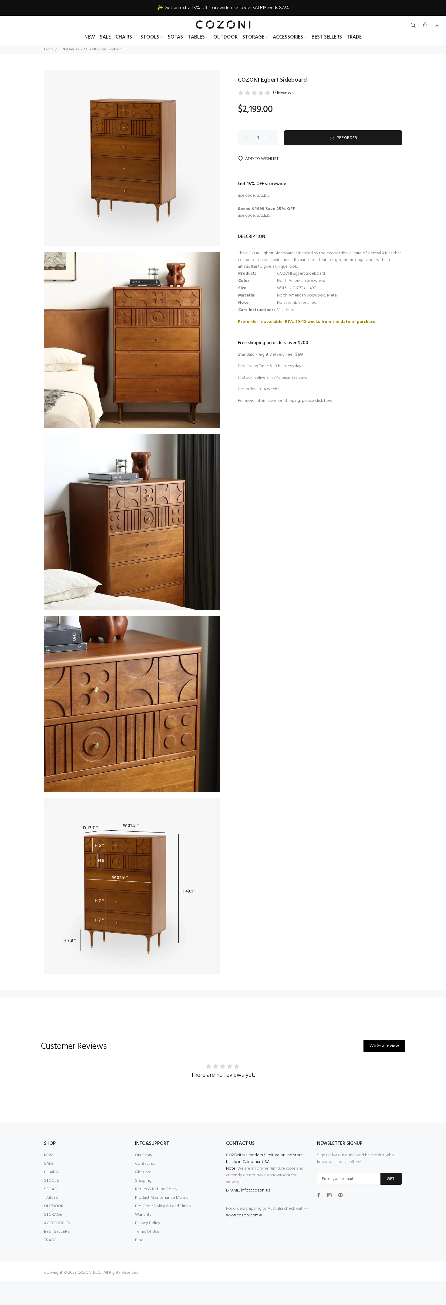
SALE (48, 1163)
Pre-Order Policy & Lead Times (163, 1206)
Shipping (143, 1180)
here (328, 400)
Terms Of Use (147, 1231)
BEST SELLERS (57, 1231)
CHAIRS (51, 1172)
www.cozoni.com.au (244, 1215)
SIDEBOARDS (69, 49)
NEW (48, 1155)
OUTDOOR (53, 1206)
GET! (391, 1178)
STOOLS (51, 1180)
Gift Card (143, 1172)
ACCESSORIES (57, 1223)
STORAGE (53, 1214)
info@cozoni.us (255, 1190)
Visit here (285, 310)
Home (48, 49)
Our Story (143, 1155)
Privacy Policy (147, 1223)
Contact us (145, 1163)
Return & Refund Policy (156, 1189)
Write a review (384, 1046)
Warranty (143, 1214)
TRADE (50, 1240)
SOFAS (50, 1189)
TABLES (51, 1197)
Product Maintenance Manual (162, 1197)
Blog (139, 1240)
